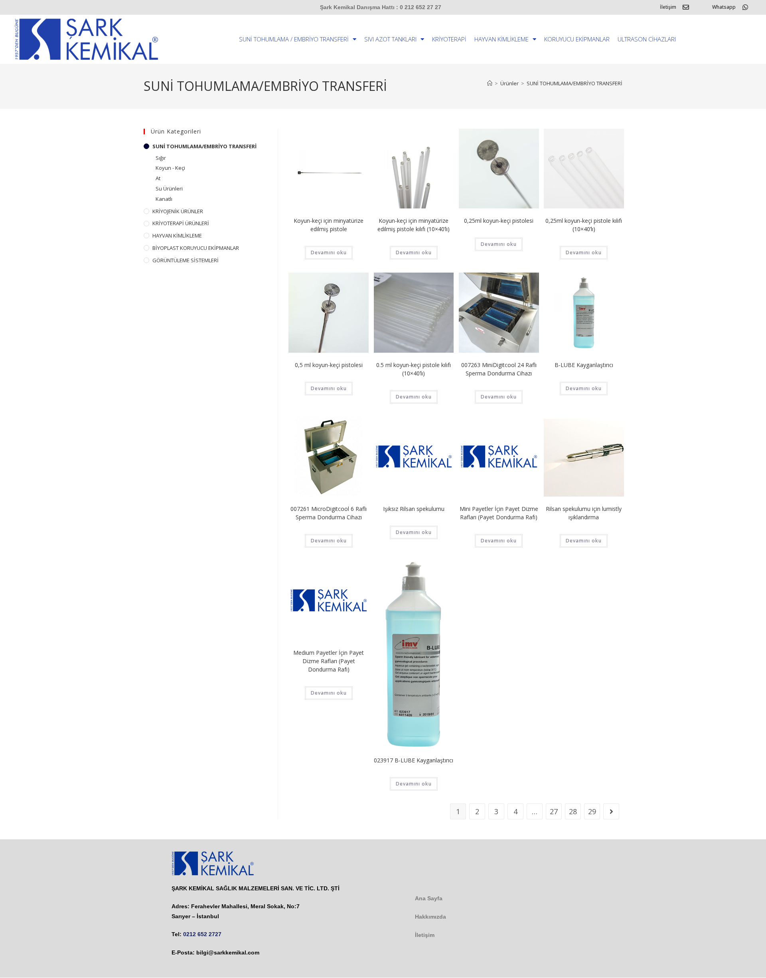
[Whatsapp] (745, 7)
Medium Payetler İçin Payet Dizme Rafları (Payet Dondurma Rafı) (328, 661)
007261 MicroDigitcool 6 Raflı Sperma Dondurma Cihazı (328, 513)
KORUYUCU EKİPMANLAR (577, 39)
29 (592, 811)
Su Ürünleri (169, 188)
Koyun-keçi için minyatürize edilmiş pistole (328, 225)
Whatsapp (724, 7)
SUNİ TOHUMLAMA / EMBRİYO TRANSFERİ (294, 39)
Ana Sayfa (428, 898)
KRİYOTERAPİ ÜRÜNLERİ (180, 223)
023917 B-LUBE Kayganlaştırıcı (413, 760)
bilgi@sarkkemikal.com (227, 952)
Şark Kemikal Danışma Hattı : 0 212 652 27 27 (380, 7)
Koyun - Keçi (170, 167)
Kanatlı (164, 198)
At (158, 178)
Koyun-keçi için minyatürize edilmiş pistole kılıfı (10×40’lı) (413, 225)
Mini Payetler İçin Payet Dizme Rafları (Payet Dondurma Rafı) (499, 513)
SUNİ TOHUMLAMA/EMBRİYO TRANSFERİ (574, 83)
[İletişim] (686, 7)
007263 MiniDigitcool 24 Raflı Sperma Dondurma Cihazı (499, 369)
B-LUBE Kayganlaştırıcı (584, 365)
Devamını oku (329, 252)
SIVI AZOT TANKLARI (390, 39)
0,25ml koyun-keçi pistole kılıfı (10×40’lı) (583, 225)
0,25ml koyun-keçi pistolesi (498, 220)
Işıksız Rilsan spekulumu (413, 509)
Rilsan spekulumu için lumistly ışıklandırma (584, 513)
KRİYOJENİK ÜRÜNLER (177, 211)
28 (573, 811)
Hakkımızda (430, 916)
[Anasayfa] (489, 83)
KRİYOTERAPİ (449, 39)
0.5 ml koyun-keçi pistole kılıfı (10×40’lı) (413, 369)
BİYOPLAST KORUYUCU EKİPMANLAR (195, 247)
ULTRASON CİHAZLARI (647, 39)
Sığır (161, 157)
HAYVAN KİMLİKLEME (501, 39)
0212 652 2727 (202, 934)
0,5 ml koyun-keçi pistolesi (329, 365)
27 (554, 811)
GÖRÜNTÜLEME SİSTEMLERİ (185, 260)
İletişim (668, 7)
